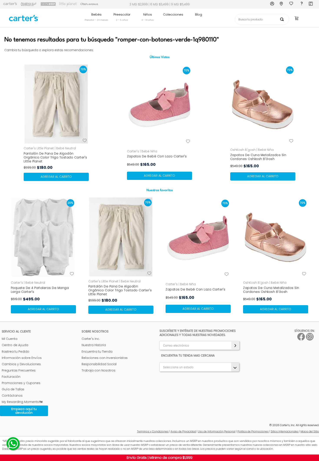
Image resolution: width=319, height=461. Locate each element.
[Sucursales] (282, 4)
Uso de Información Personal (216, 431)
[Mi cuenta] (272, 4)
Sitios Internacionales (285, 431)
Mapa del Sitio (310, 431)
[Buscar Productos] (282, 19)
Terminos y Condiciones (153, 431)
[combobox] (262, 19)
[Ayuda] (301, 4)
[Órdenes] (311, 4)
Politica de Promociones (253, 431)
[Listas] (291, 4)
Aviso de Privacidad (183, 431)
